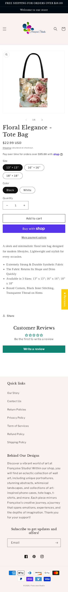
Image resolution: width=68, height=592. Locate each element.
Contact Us (14, 401)
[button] (5, 29)
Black (10, 190)
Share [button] (10, 315)
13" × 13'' (13, 167)
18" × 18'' (13, 175)
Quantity (8, 198)
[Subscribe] (57, 543)
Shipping (7, 148)
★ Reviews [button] (64, 299)
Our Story (13, 392)
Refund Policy (15, 434)
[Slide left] (26, 120)
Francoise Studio (38, 586)
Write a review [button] (34, 349)
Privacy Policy (16, 417)
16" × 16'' (34, 167)
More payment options (34, 237)
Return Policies (16, 409)
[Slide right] (42, 120)
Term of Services (18, 425)
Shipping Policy (16, 442)
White (27, 190)
